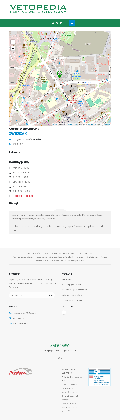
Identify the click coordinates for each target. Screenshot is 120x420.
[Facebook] (64, 312)
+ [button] (13, 42)
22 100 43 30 (18, 318)
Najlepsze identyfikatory (73, 295)
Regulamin (67, 279)
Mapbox (107, 124)
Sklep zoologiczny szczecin (74, 290)
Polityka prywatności (71, 284)
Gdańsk (37, 139)
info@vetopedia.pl (22, 323)
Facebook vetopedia (72, 300)
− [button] (13, 48)
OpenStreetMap (72, 124)
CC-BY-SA (92, 124)
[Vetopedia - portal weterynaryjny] (38, 9)
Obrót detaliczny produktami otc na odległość (69, 407)
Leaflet (54, 124)
